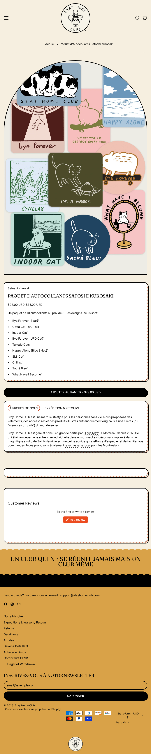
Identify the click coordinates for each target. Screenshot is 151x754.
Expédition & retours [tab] (62, 408)
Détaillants (11, 634)
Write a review (75, 519)
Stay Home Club (25, 705)
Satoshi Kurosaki (19, 288)
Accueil (50, 44)
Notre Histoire (13, 616)
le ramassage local (77, 445)
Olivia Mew (91, 433)
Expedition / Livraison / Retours (25, 622)
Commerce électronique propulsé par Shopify (33, 709)
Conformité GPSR (16, 658)
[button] (137, 18)
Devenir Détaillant (16, 646)
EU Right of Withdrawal (20, 664)
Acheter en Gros (15, 652)
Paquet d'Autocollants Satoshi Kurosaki (86, 44)
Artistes (9, 640)
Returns (9, 628)
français (121, 722)
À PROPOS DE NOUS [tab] (24, 408)
